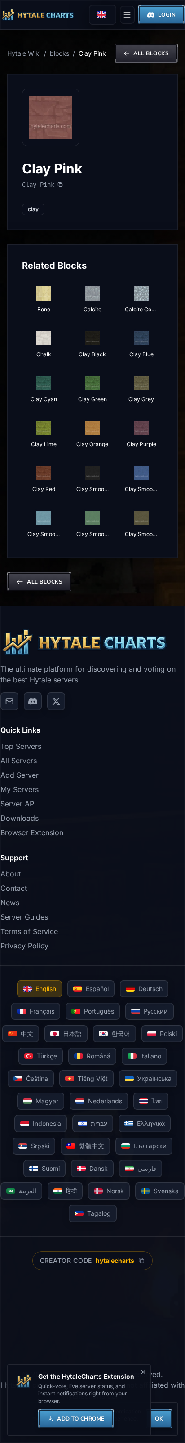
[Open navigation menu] (127, 15)
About (10, 873)
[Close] (143, 1372)
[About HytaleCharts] (9, 701)
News (9, 902)
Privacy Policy (24, 945)
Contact (13, 888)
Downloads (19, 818)
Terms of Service (29, 931)
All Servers (18, 760)
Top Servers (20, 746)
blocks (59, 53)
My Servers (19, 789)
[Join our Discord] (33, 701)
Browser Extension (31, 832)
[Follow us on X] (56, 701)
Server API (18, 803)
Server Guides (24, 916)
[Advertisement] (92, 1319)
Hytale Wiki (23, 53)
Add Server (19, 774)
